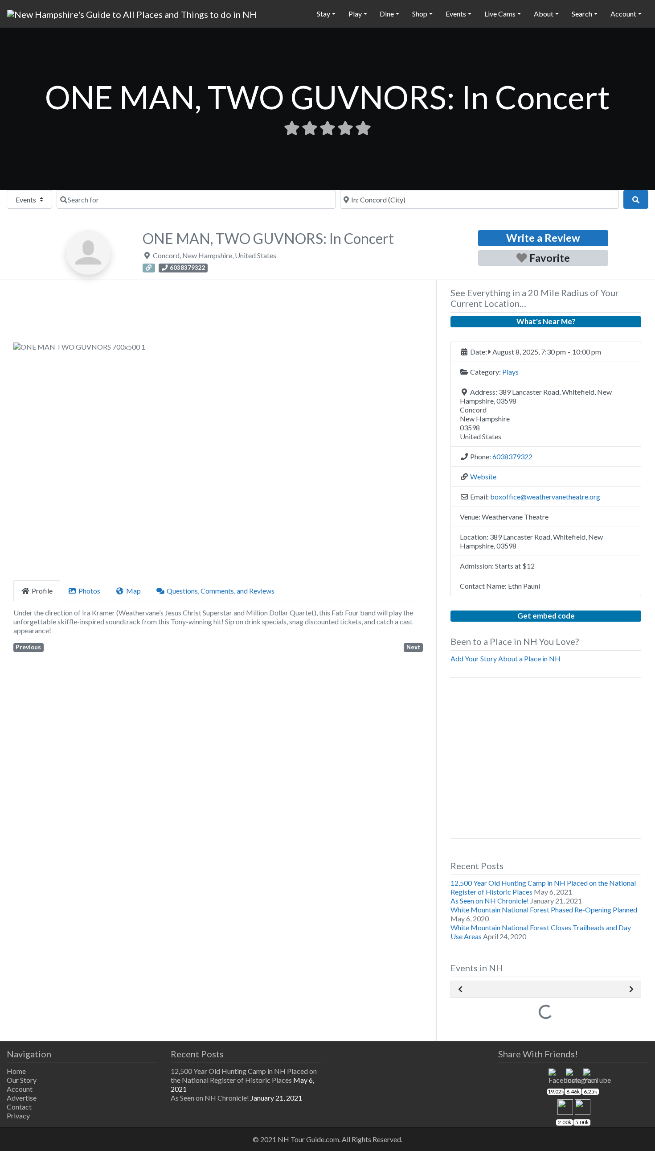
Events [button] (456, 13)
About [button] (543, 13)
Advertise (22, 1097)
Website (483, 476)
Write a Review (543, 237)
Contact (19, 1106)
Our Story (22, 1080)
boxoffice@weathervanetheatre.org (545, 496)
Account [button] (623, 13)
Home (16, 1071)
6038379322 (512, 456)
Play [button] (355, 13)
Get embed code (546, 615)
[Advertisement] (218, 314)
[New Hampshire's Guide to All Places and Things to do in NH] (132, 13)
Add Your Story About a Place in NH (505, 658)
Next (413, 647)
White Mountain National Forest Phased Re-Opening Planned (543, 909)
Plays (510, 371)
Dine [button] (387, 13)
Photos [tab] (89, 590)
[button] (44, 457)
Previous (28, 647)
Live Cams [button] (500, 13)
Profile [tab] (42, 590)
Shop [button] (419, 13)
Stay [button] (323, 13)
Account (20, 1089)
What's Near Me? (546, 321)
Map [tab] (133, 590)
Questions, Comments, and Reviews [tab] (220, 590)
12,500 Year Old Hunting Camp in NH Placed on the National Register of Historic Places (244, 1075)
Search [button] (582, 13)
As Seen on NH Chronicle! (489, 900)
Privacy (18, 1115)
